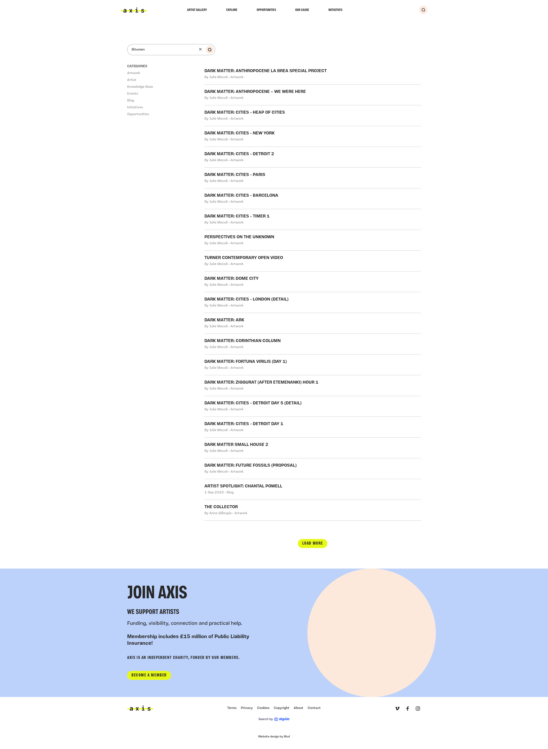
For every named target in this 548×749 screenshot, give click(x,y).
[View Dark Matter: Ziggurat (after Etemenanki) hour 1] (312, 385)
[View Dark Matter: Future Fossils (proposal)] (312, 468)
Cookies (263, 708)
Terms (232, 708)
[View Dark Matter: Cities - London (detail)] (312, 302)
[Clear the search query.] (200, 49)
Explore (231, 10)
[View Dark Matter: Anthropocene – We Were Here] (312, 95)
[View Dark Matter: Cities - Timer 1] (312, 219)
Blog (130, 100)
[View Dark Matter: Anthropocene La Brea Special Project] (312, 74)
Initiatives (335, 10)
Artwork (133, 73)
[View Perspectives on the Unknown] (312, 240)
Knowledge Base (140, 87)
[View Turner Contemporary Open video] (312, 261)
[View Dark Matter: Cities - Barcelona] (312, 198)
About (298, 708)
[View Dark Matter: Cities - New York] (312, 136)
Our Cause (302, 10)
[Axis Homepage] (134, 10)
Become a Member (149, 675)
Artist (131, 80)
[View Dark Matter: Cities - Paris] (312, 178)
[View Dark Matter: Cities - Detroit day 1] (312, 427)
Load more (312, 543)
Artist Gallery (197, 10)
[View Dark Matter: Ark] (312, 323)
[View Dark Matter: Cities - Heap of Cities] (312, 115)
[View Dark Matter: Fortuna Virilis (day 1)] (312, 364)
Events (132, 93)
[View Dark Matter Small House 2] (312, 448)
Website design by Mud (274, 736)
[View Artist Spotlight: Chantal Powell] (312, 489)
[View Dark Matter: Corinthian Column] (312, 344)
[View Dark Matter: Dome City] (312, 281)
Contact (314, 708)
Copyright (281, 708)
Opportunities (266, 10)
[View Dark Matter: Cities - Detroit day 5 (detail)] (312, 406)
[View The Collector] (312, 510)
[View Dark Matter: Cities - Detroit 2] (312, 157)
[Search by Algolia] (274, 719)
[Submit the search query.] (210, 50)
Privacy (247, 708)
